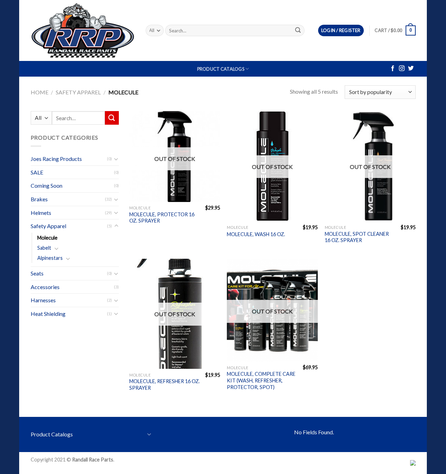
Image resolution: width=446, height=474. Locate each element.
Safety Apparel (78, 92)
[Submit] (298, 31)
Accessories (45, 286)
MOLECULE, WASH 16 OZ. (256, 234)
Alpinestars (50, 258)
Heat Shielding (48, 313)
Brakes (39, 199)
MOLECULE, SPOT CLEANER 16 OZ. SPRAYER (357, 237)
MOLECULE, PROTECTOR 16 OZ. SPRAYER (161, 217)
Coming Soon (46, 185)
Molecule (47, 238)
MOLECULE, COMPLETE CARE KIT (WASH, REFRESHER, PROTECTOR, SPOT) (261, 380)
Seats (37, 273)
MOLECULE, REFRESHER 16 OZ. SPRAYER (164, 384)
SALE (37, 172)
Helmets (41, 212)
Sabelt (44, 248)
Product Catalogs (220, 69)
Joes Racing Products (56, 158)
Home (39, 92)
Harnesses (43, 300)
